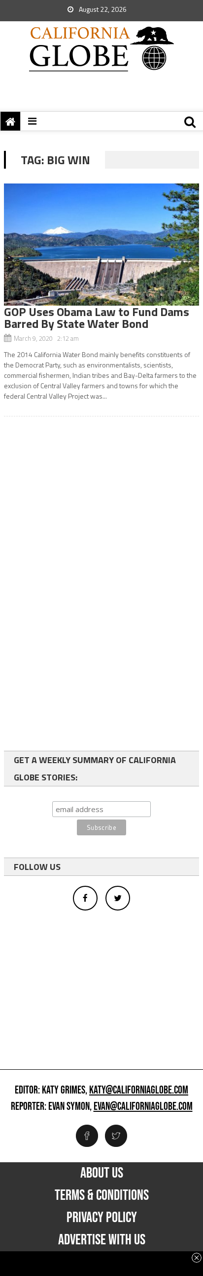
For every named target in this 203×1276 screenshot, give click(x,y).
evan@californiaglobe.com (143, 1107)
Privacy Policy (102, 1218)
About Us (101, 1173)
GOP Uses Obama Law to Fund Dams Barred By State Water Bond (96, 317)
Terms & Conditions (102, 1195)
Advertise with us (101, 1240)
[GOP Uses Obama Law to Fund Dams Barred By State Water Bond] (101, 244)
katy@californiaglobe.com (138, 1090)
